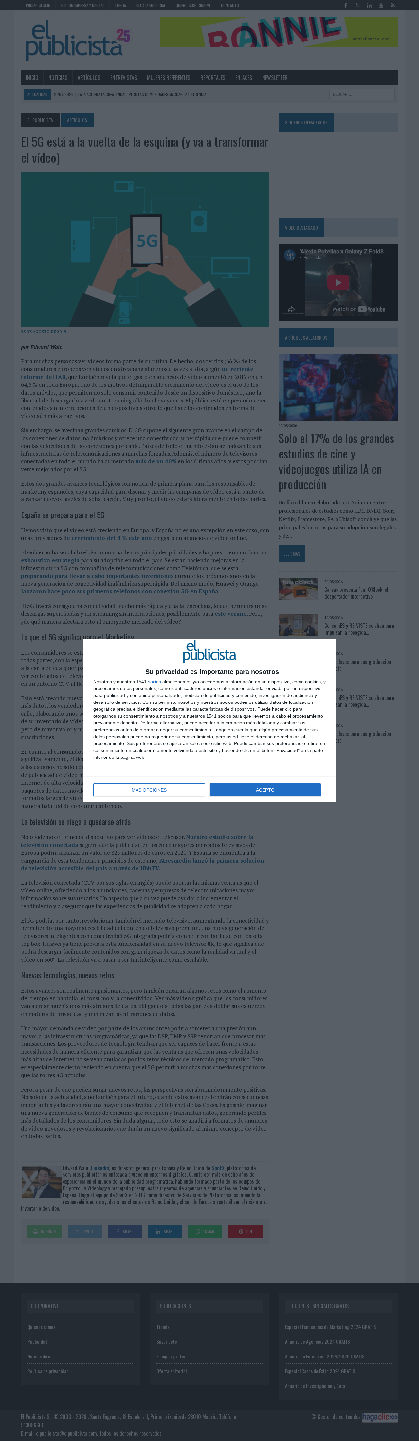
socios (154, 681)
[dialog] (209, 720)
